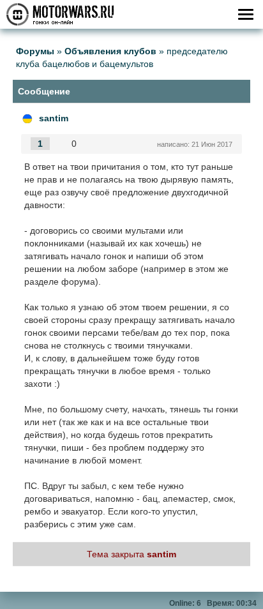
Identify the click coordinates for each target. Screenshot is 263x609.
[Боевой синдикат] (27, 118)
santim (53, 118)
